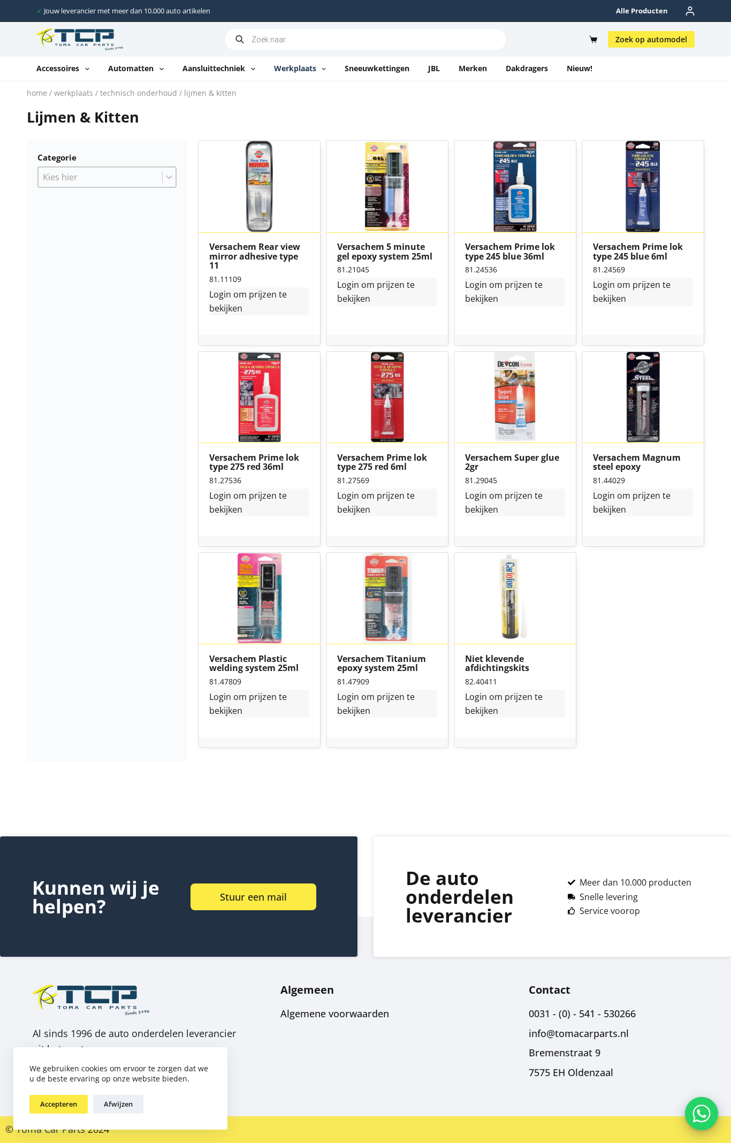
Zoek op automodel (651, 39)
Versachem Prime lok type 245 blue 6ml (638, 251)
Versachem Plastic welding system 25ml (254, 663)
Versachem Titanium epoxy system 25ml (381, 663)
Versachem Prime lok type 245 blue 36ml (510, 251)
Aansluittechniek (213, 68)
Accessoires (57, 68)
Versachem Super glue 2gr (512, 462)
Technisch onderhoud (138, 93)
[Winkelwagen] (591, 39)
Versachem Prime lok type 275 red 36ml (254, 462)
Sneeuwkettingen (377, 68)
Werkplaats (295, 68)
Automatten (131, 68)
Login (220, 294)
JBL (434, 68)
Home (37, 93)
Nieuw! (579, 68)
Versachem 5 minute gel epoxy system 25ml (384, 251)
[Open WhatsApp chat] (701, 1113)
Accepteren (58, 1104)
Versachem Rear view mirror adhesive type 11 (254, 256)
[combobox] (100, 177)
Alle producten (642, 11)
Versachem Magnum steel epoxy (637, 462)
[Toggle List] (169, 177)
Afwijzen (118, 1104)
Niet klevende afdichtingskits (497, 663)
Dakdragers (527, 68)
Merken (473, 68)
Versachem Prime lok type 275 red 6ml (382, 462)
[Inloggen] (690, 11)
